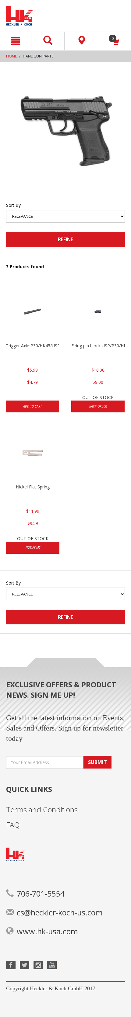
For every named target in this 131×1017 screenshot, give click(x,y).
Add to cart (32, 406)
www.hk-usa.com (47, 931)
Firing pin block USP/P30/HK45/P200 (98, 346)
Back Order (98, 406)
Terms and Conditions (42, 809)
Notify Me (33, 547)
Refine (65, 239)
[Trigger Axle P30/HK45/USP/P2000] (32, 312)
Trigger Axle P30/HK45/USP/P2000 (32, 346)
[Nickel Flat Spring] (32, 453)
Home (11, 56)
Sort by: (14, 205)
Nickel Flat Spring (33, 487)
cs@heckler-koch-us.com (60, 912)
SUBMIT (97, 762)
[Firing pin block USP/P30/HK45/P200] (98, 312)
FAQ (13, 825)
